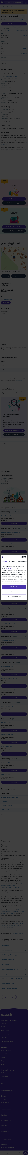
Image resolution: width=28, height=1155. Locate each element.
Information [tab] (12, 561)
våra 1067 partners (10, 568)
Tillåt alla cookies (14, 586)
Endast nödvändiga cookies (14, 596)
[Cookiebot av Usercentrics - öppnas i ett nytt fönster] (20, 557)
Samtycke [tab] (4, 561)
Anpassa (13, 591)
